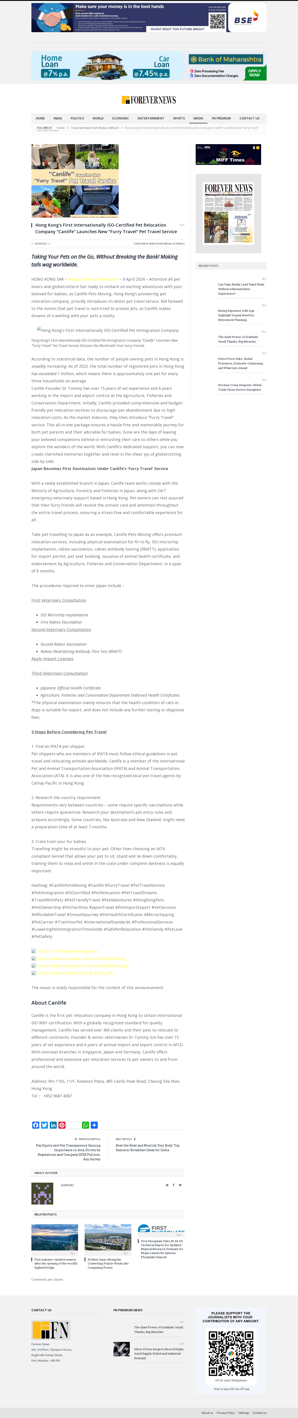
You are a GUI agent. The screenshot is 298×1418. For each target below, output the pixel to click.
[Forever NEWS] (149, 98)
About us (207, 1413)
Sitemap (243, 1413)
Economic (120, 118)
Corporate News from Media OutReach (159, 243)
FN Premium (221, 118)
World (98, 118)
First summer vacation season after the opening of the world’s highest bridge (55, 1263)
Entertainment (151, 118)
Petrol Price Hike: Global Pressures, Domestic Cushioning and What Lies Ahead (240, 363)
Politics (77, 118)
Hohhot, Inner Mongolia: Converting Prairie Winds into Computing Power (108, 1263)
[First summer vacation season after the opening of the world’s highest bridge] (54, 1239)
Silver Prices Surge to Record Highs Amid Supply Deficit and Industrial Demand (159, 1353)
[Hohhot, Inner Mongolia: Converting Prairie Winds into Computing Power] (108, 1239)
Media (198, 118)
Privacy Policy (226, 1413)
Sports (179, 118)
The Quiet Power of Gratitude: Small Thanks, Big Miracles (238, 339)
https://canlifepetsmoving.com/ (68, 951)
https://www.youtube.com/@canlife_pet (75, 973)
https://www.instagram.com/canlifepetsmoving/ (83, 965)
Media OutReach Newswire (93, 279)
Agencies (40, 243)
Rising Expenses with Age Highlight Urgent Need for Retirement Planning (236, 315)
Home (40, 118)
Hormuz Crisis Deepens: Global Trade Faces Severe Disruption (239, 387)
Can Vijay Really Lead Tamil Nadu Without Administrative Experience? (241, 288)
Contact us (249, 118)
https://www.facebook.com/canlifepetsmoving (81, 958)
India (58, 118)
